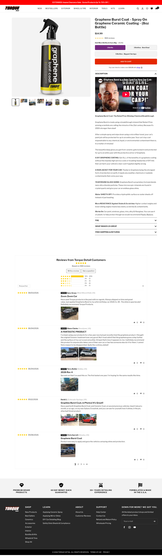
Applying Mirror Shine (52, 516)
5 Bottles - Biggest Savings (126, 54)
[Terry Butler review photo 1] (69, 384)
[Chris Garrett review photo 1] (68, 450)
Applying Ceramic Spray (52, 512)
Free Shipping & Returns (107, 232)
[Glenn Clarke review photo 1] (69, 353)
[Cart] (156, 9)
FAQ (97, 220)
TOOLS (104, 8)
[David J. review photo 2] (88, 419)
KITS (113, 8)
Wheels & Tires (31, 538)
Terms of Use (96, 552)
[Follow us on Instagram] (129, 527)
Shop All (28, 542)
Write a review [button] (73, 271)
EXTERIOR (65, 8)
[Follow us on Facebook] (124, 527)
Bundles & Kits (31, 534)
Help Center (101, 512)
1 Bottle (110, 47)
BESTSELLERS (51, 8)
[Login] (142, 9)
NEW (40, 8)
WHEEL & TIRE (80, 8)
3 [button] (81, 464)
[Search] (138, 9)
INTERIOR (94, 8)
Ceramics (29, 519)
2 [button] (78, 464)
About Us (79, 512)
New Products (31, 512)
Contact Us (100, 516)
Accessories (30, 523)
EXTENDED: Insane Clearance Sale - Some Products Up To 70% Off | (81, 2)
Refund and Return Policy (106, 519)
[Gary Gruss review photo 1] (69, 313)
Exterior (28, 527)
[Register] (154, 521)
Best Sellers (30, 516)
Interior (28, 531)
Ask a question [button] (88, 271)
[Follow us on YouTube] (134, 527)
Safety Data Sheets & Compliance (56, 523)
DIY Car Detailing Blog (52, 519)
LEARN (121, 8)
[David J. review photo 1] (69, 419)
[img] (22, 293)
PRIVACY (106, 552)
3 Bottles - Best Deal (142, 47)
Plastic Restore (147, 214)
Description (101, 74)
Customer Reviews (83, 516)
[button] (65, 276)
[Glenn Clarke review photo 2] (88, 353)
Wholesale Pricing (103, 523)
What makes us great (106, 226)
